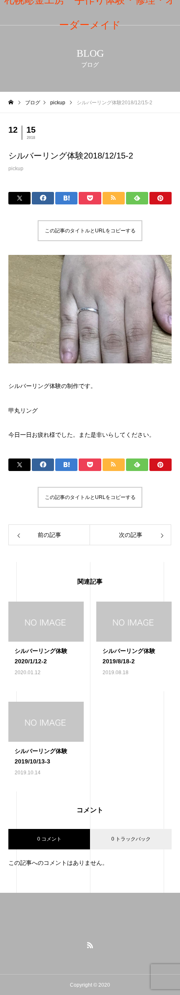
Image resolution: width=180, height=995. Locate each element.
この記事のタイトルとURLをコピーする (90, 231)
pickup (15, 168)
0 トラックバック (131, 839)
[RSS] (90, 945)
